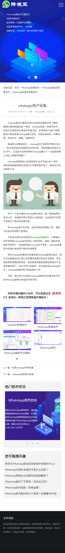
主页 (16, 88)
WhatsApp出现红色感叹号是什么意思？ (27, 469)
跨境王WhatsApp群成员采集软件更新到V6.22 (30, 463)
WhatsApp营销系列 (30, 88)
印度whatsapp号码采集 (23, 368)
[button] (29, 77)
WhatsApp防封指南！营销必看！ (23, 487)
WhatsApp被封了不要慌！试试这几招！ (27, 481)
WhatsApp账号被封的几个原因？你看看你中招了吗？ (32, 493)
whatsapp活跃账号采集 (23, 374)
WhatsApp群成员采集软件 (24, 92)
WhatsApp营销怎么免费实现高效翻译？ (27, 475)
